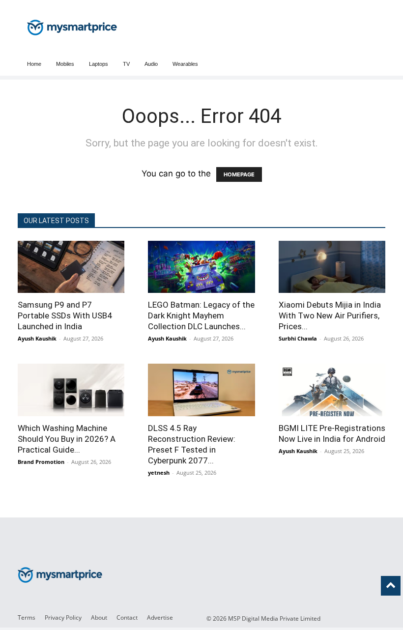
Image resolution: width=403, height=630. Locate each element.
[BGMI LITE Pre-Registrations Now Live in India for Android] (332, 390)
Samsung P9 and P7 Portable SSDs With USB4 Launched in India (65, 315)
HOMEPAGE (239, 174)
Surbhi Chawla (298, 338)
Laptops (98, 64)
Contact (127, 617)
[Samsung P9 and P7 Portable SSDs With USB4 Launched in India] (71, 267)
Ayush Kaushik (37, 338)
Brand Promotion (41, 461)
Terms (26, 617)
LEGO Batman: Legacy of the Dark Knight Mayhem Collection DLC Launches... (201, 315)
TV (126, 64)
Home (34, 64)
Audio (151, 64)
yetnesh (159, 472)
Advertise (160, 617)
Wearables (185, 64)
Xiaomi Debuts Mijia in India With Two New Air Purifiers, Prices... (330, 315)
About (99, 617)
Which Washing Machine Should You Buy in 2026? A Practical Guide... (66, 439)
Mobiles (65, 64)
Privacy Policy (63, 617)
